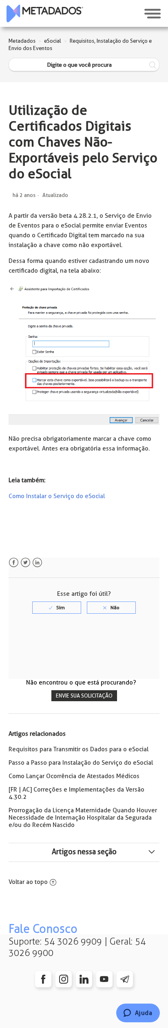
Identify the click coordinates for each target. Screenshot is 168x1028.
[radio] (56, 607)
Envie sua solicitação (84, 696)
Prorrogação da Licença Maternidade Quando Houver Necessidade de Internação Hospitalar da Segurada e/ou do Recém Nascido (83, 818)
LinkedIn (37, 563)
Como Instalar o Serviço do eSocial (57, 496)
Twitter (25, 563)
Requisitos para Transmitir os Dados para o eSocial (78, 749)
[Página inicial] (45, 13)
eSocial (52, 41)
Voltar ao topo (28, 882)
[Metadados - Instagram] (63, 979)
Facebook (14, 563)
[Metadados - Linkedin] (84, 979)
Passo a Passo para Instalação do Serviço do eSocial (81, 762)
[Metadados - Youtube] (104, 979)
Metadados (22, 41)
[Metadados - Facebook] (43, 979)
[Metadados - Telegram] (125, 979)
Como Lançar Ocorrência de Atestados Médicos (74, 776)
